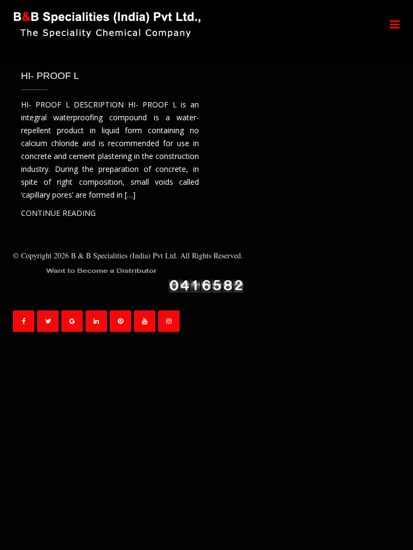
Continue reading (58, 213)
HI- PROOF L (50, 75)
